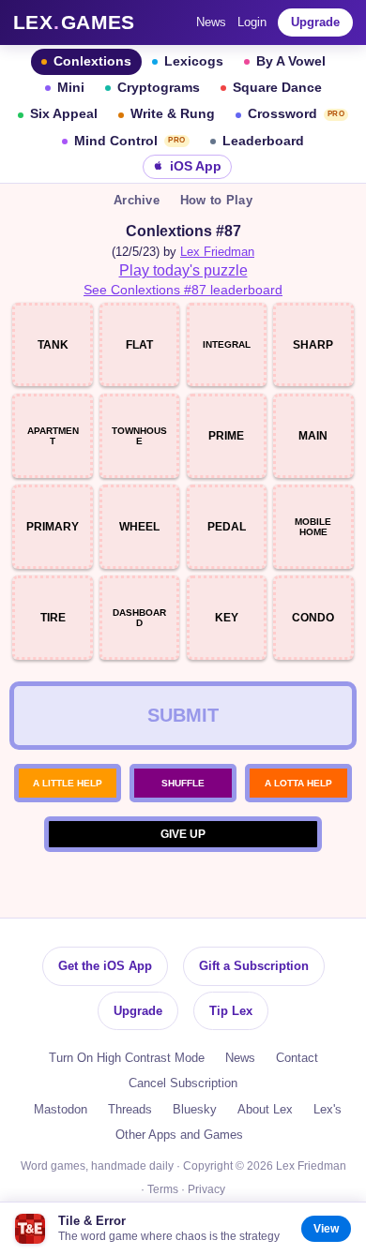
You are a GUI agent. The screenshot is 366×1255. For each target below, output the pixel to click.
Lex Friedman (217, 252)
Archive (137, 200)
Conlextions (92, 61)
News (211, 22)
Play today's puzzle (183, 270)
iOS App (195, 166)
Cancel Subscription (183, 1083)
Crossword (296, 114)
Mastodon (60, 1109)
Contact (297, 1058)
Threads (130, 1109)
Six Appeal (64, 114)
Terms (162, 1189)
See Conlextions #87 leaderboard (183, 289)
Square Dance (277, 88)
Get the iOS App (105, 966)
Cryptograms (158, 88)
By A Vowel (291, 61)
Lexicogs (193, 61)
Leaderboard (263, 141)
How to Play (216, 200)
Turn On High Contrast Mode (127, 1058)
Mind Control (130, 141)
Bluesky (195, 1109)
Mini (70, 88)
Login (252, 22)
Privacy (206, 1189)
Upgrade (315, 22)
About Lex (265, 1109)
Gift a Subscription (254, 966)
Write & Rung (172, 114)
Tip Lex (230, 1011)
